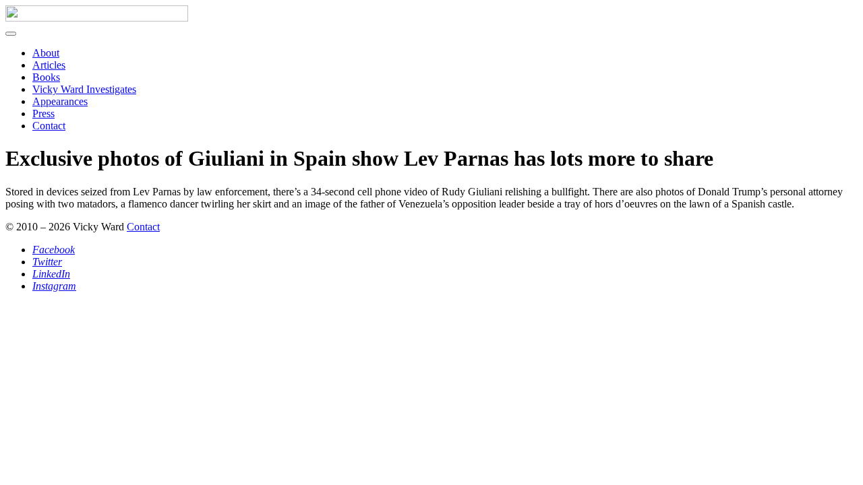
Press (43, 113)
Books (46, 77)
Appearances (60, 101)
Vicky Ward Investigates (84, 89)
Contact (48, 125)
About (45, 53)
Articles (48, 65)
